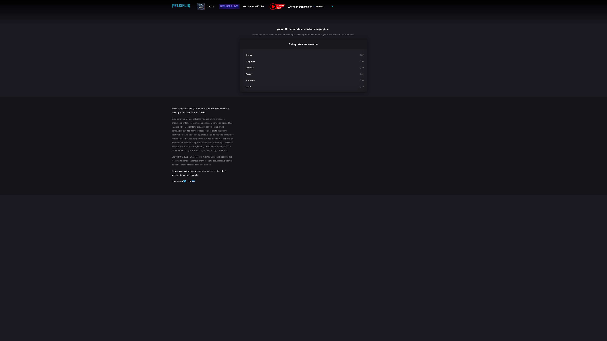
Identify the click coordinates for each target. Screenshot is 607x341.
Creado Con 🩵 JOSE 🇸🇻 (183, 181)
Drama (249, 55)
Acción (249, 73)
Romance (250, 80)
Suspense (250, 61)
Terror (249, 86)
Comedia (250, 67)
